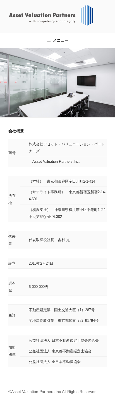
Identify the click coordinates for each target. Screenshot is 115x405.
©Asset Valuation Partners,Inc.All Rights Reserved (52, 391)
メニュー (60, 40)
